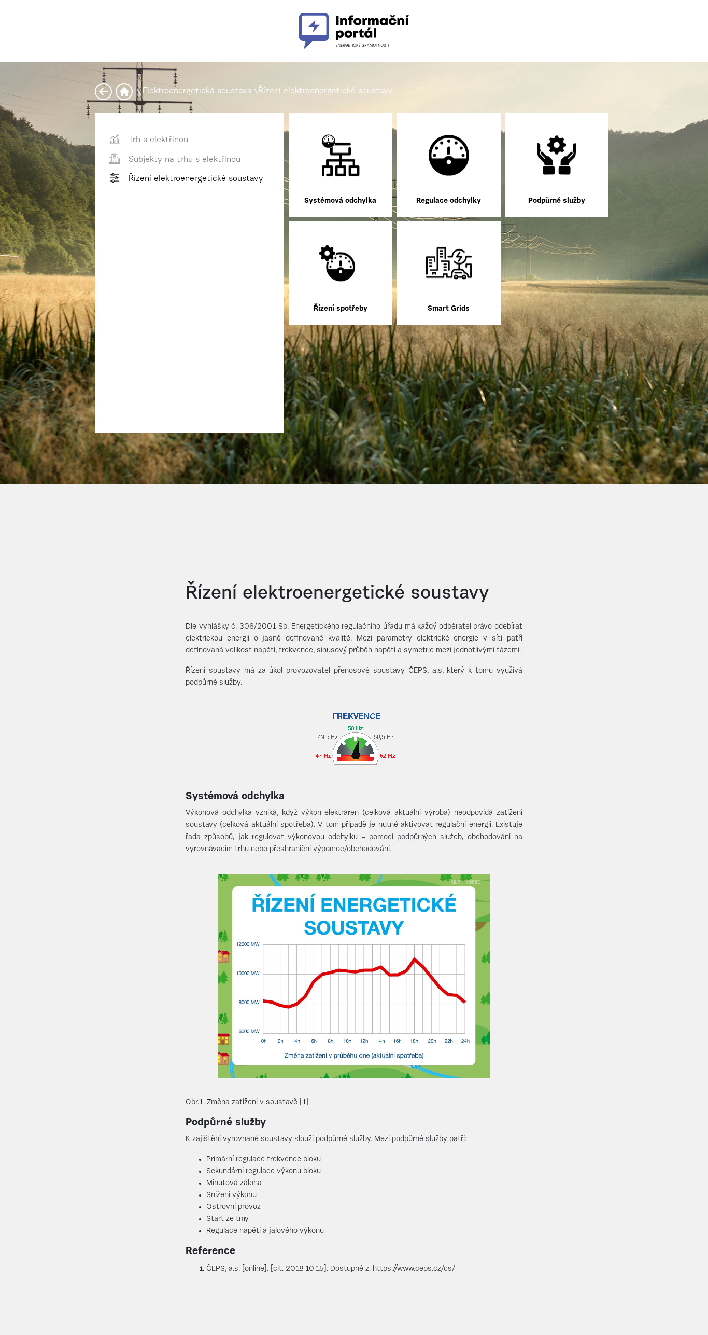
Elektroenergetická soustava (197, 91)
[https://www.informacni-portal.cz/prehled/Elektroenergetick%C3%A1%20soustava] (105, 91)
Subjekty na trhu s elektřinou (184, 160)
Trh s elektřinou (158, 140)
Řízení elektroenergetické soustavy (325, 91)
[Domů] (126, 91)
